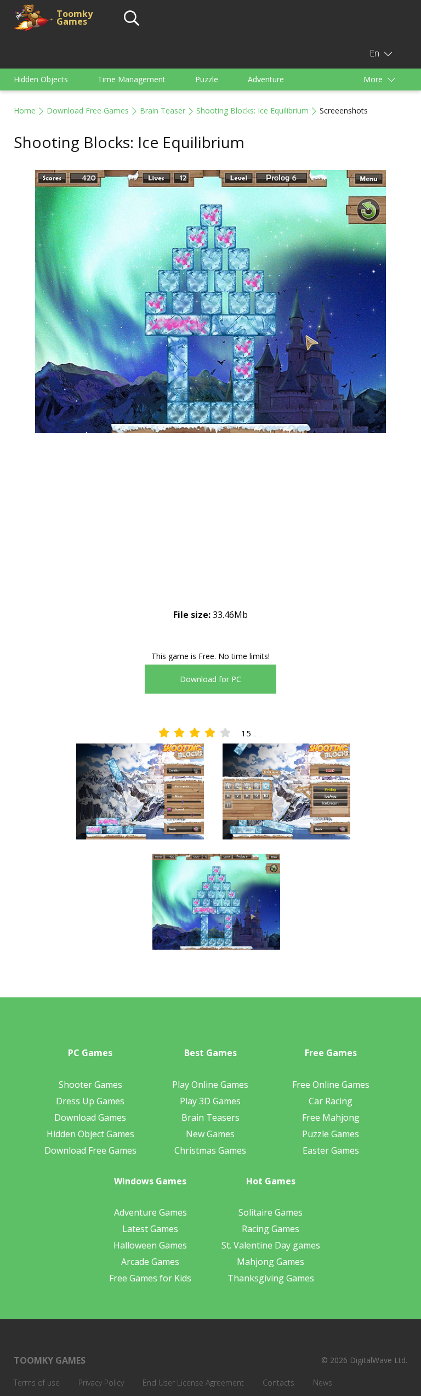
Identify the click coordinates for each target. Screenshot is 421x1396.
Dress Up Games (90, 1101)
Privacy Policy (101, 1382)
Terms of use (37, 1382)
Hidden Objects (41, 79)
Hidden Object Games (90, 1134)
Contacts (278, 1382)
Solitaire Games (270, 1212)
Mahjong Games (270, 1262)
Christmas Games (210, 1150)
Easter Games (331, 1150)
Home (25, 110)
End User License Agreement (193, 1382)
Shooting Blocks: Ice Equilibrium (252, 110)
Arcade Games (150, 1262)
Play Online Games (210, 1085)
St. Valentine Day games (270, 1245)
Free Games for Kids (150, 1278)
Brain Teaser (162, 110)
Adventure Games (150, 1212)
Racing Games (270, 1229)
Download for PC (210, 679)
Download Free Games (88, 110)
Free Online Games (330, 1085)
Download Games (90, 1117)
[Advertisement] (210, 530)
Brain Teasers (210, 1117)
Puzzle (206, 79)
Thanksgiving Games (270, 1278)
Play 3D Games (210, 1101)
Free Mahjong (331, 1117)
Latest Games (150, 1229)
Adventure (266, 79)
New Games (210, 1134)
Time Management (132, 79)
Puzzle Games (330, 1134)
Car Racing (330, 1101)
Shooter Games (90, 1085)
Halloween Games (150, 1245)
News (322, 1382)
